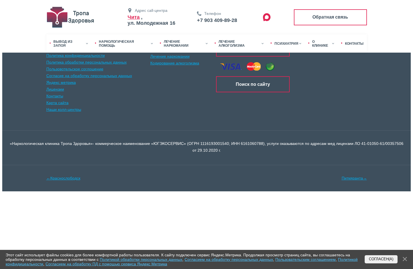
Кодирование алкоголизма (174, 63)
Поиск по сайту (253, 84)
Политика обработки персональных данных (86, 62)
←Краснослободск (63, 178)
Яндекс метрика (61, 82)
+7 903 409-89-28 (217, 20)
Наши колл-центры (63, 109)
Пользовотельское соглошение (74, 69)
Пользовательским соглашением (305, 259)
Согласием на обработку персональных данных (229, 259)
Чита (134, 17)
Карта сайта (57, 102)
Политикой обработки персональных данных (141, 259)
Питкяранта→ (354, 178)
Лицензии (55, 89)
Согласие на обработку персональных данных (89, 75)
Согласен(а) (381, 259)
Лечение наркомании (170, 56)
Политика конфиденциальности (75, 55)
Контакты (54, 96)
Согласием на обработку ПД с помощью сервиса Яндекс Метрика (106, 264)
